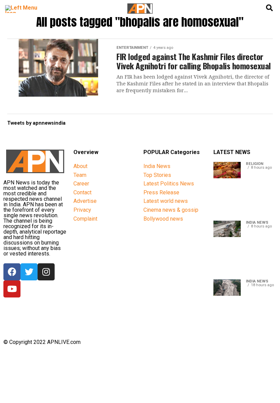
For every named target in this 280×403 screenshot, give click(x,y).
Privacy (82, 210)
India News (156, 166)
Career (81, 183)
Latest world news (165, 201)
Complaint (85, 219)
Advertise (85, 201)
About (80, 166)
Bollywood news (163, 219)
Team (79, 175)
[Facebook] (11, 271)
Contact (82, 192)
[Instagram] (46, 271)
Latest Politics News (168, 183)
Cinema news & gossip (170, 210)
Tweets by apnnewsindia (36, 123)
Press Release (161, 192)
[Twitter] (29, 271)
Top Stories (157, 175)
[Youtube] (11, 288)
